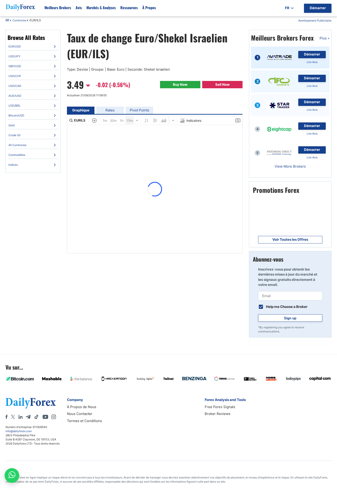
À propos (149, 7)
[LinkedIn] (20, 417)
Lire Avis (312, 62)
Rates (110, 110)
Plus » (324, 38)
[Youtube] (45, 417)
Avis (79, 7)
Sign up (290, 318)
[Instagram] (53, 417)
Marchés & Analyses (101, 7)
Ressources (129, 7)
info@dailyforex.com (19, 431)
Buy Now (180, 84)
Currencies (19, 20)
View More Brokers (290, 166)
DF (7, 20)
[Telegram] (28, 417)
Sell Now (222, 84)
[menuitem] (33, 46)
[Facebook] (7, 417)
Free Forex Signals (220, 407)
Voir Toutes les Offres (290, 239)
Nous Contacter (79, 414)
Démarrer (312, 54)
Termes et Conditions (84, 421)
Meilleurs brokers (57, 7)
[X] (13, 417)
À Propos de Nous (81, 407)
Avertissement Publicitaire (314, 20)
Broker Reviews (217, 414)
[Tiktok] (36, 417)
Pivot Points (139, 110)
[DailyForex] (31, 403)
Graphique (80, 110)
